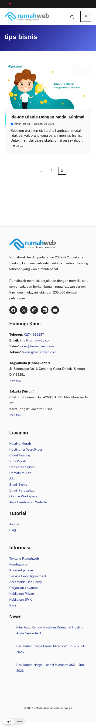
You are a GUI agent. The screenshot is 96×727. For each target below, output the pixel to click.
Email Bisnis (18, 484)
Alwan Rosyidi (22, 123)
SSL (12, 479)
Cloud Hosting (19, 455)
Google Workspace (23, 496)
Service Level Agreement (27, 576)
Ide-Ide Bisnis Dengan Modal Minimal (47, 117)
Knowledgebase (21, 570)
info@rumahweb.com (35, 340)
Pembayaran (18, 564)
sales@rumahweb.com (37, 346)
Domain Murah (20, 473)
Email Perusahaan (22, 490)
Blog (12, 530)
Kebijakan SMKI (21, 599)
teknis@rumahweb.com (39, 352)
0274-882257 (34, 334)
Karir (12, 605)
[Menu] (85, 16)
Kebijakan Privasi (21, 593)
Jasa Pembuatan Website (28, 502)
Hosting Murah (20, 443)
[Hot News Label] (9, 3)
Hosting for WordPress (26, 449)
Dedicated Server (22, 467)
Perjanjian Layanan (23, 588)
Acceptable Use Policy (25, 582)
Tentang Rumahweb (24, 558)
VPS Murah (17, 461)
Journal (14, 524)
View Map (15, 415)
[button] (72, 16)
